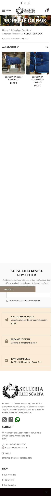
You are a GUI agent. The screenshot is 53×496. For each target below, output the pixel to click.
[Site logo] (25, 10)
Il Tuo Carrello (9, 485)
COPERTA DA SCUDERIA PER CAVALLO (37, 79)
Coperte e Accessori (11, 33)
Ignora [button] (46, 492)
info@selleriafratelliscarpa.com (17, 457)
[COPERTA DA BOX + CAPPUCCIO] (13, 63)
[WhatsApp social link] (29, 3)
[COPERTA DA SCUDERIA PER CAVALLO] (37, 63)
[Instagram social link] (25, 3)
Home (5, 30)
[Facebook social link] (21, 3)
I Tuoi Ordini (8, 479)
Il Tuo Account (9, 474)
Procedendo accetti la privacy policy (24, 300)
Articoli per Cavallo (20, 30)
